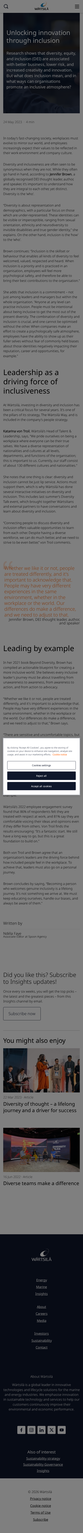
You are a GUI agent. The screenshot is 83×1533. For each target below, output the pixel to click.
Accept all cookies (41, 785)
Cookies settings (41, 765)
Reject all (41, 775)
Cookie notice (60, 754)
